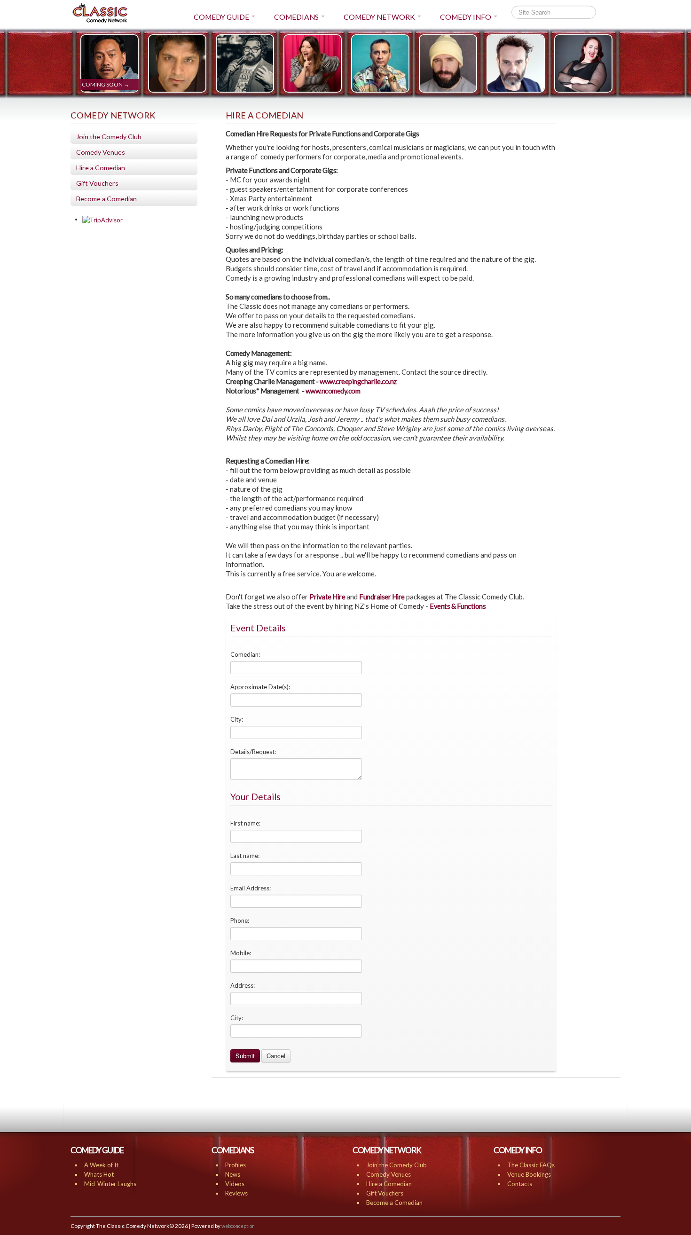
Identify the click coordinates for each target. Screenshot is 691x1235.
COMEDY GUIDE (221, 17)
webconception (238, 1226)
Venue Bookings (529, 1174)
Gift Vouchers (97, 183)
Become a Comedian (106, 199)
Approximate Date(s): (260, 687)
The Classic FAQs (531, 1165)
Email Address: (250, 888)
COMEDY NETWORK (379, 17)
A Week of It (101, 1165)
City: (236, 719)
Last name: (244, 855)
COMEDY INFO (465, 17)
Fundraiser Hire (382, 596)
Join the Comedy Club (108, 137)
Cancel (276, 1055)
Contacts (519, 1184)
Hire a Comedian (100, 168)
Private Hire (327, 596)
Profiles (235, 1165)
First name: (245, 823)
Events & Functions (458, 606)
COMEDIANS (296, 17)
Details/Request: (253, 751)
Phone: (239, 920)
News (232, 1174)
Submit (245, 1055)
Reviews (236, 1193)
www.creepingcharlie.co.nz (358, 381)
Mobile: (240, 953)
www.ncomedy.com (333, 390)
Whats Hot (99, 1174)
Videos (234, 1184)
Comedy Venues (100, 152)
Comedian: (245, 654)
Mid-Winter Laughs (110, 1184)
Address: (242, 985)
